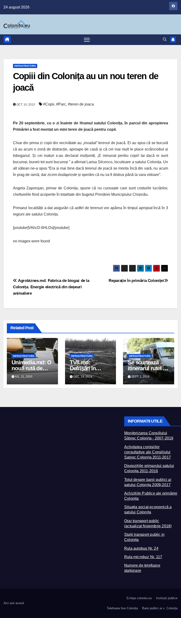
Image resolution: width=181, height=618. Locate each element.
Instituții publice (166, 598)
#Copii (48, 104)
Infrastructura (25, 66)
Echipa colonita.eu (139, 598)
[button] (165, 39)
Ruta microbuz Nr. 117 (143, 557)
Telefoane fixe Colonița (122, 608)
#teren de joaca (81, 104)
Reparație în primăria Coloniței (136, 280)
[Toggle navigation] (87, 39)
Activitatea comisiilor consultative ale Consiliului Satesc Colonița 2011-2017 (147, 452)
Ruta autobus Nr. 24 (141, 548)
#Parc (61, 104)
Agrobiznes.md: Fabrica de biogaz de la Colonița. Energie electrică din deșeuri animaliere (51, 287)
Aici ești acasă (14, 603)
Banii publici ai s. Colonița (159, 608)
